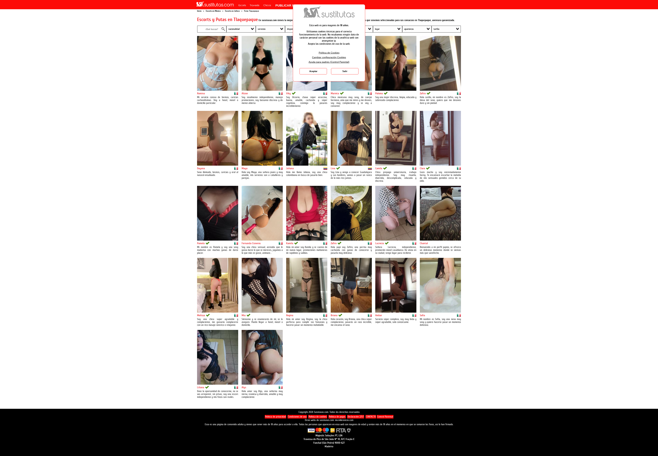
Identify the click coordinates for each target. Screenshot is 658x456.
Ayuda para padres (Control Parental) (329, 62)
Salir (344, 71)
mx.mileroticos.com (344, 420)
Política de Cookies (329, 53)
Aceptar (313, 71)
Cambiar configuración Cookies (329, 57)
